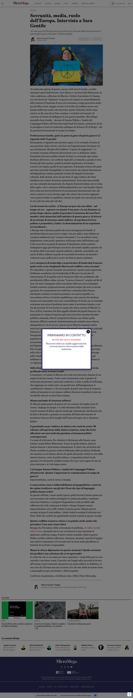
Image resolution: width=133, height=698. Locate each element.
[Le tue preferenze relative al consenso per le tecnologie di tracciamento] (129, 694)
